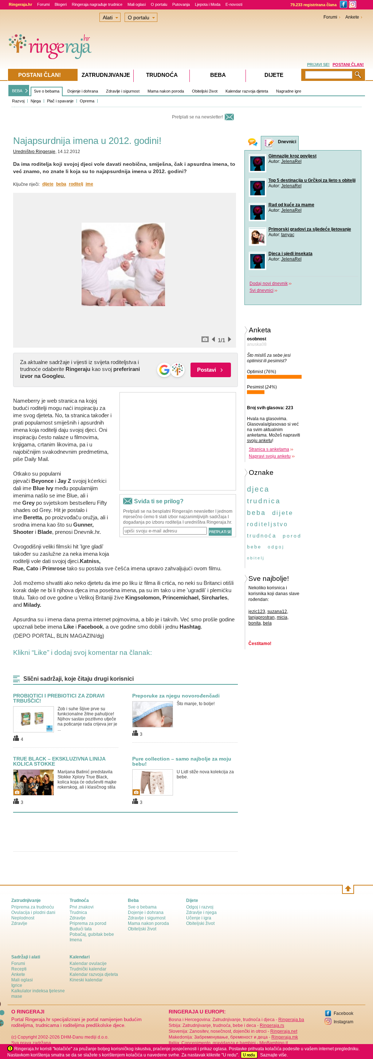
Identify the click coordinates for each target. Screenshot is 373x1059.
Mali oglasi (136, 4)
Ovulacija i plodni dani (33, 912)
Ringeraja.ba (291, 1019)
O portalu (159, 4)
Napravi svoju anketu (270, 456)
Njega (36, 101)
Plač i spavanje (60, 101)
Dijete (273, 75)
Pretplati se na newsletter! (197, 117)
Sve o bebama (46, 91)
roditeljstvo (267, 524)
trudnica (264, 501)
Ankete (352, 17)
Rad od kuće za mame (291, 204)
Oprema (87, 101)
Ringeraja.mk (284, 1037)
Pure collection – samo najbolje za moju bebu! (181, 761)
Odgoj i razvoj (199, 907)
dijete (48, 184)
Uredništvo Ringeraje (34, 151)
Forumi (43, 4)
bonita (254, 623)
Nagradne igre (288, 91)
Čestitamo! (259, 643)
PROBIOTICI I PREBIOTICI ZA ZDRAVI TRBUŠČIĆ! (59, 698)
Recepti (19, 969)
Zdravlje (19, 923)
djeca (258, 489)
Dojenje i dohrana (82, 91)
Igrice (16, 985)
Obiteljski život (204, 91)
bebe (254, 547)
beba (61, 184)
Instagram (343, 1021)
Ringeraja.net (283, 1031)
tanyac (287, 234)
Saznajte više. (274, 1055)
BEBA (17, 91)
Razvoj (18, 101)
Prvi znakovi (82, 907)
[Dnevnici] (269, 143)
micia (282, 617)
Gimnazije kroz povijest (292, 156)
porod (292, 536)
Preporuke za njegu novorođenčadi (176, 695)
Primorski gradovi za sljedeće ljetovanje (309, 229)
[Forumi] (253, 143)
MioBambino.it (273, 1043)
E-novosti (233, 4)
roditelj (76, 184)
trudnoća (261, 535)
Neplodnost (22, 918)
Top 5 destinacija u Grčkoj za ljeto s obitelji (312, 180)
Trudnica (78, 912)
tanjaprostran (261, 617)
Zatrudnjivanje (106, 75)
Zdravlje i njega (201, 912)
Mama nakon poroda (166, 91)
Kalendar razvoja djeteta (246, 91)
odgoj (276, 547)
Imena (76, 939)
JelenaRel (291, 161)
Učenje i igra (198, 918)
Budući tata (81, 928)
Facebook (343, 1013)
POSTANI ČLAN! (348, 64)
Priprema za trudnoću (32, 907)
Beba (218, 75)
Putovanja (181, 4)
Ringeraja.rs (272, 1025)
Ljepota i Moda (207, 4)
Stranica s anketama (269, 449)
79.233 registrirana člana (313, 5)
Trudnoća (162, 75)
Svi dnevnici (262, 290)
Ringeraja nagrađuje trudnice (97, 4)
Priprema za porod (88, 923)
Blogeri (61, 4)
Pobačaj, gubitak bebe (92, 934)
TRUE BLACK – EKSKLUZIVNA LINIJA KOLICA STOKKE (59, 761)
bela (267, 623)
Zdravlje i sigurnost (123, 91)
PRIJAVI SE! (318, 64)
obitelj (255, 558)
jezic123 (256, 611)
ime (89, 184)
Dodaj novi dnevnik (269, 283)
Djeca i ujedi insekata (290, 253)
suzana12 (277, 611)
